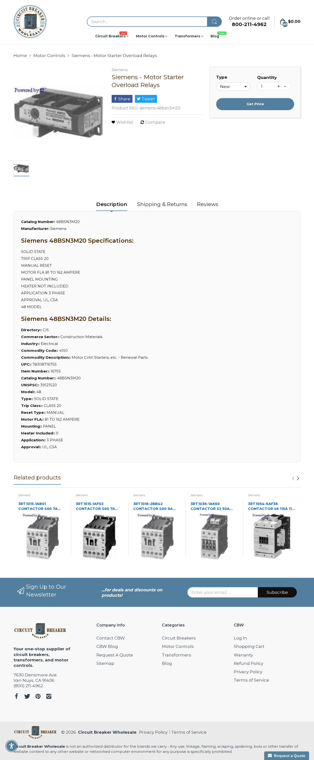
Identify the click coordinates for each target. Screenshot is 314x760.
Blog (167, 663)
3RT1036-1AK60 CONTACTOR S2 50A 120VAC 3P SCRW (210, 506)
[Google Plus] (49, 696)
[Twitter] (27, 696)
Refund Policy (248, 663)
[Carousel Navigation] (296, 478)
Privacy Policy (248, 671)
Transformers (176, 655)
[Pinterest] (38, 696)
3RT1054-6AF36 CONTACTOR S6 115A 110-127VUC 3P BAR (272, 506)
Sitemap (105, 663)
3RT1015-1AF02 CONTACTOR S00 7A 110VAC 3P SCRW (95, 506)
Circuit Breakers (179, 638)
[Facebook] (16, 696)
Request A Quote (114, 655)
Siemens (120, 69)
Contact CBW (110, 638)
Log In (240, 638)
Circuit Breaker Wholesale (107, 732)
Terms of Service (251, 680)
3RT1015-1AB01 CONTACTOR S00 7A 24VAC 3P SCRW (38, 506)
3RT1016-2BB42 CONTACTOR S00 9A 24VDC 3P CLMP (153, 506)
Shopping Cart (249, 646)
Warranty (243, 655)
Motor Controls (178, 646)
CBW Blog (107, 646)
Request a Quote (288, 756)
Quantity (267, 77)
